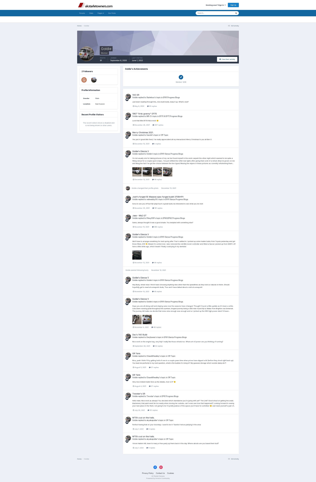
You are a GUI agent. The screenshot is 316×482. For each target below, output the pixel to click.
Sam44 (149, 135)
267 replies (158, 125)
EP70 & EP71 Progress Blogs (170, 116)
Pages (100, 13)
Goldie (135, 97)
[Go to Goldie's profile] (128, 96)
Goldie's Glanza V (140, 151)
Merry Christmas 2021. (142, 132)
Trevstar (150, 396)
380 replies (158, 227)
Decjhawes (151, 337)
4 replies (157, 144)
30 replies (159, 346)
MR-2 (149, 116)
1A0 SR (135, 95)
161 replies (153, 410)
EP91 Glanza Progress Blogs (171, 154)
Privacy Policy (148, 473)
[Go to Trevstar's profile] (94, 80)
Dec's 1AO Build (139, 334)
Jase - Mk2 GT (139, 215)
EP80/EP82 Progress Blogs (174, 218)
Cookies (170, 473)
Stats (91, 13)
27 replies (155, 367)
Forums (82, 13)
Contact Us (160, 473)
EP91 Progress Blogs (171, 97)
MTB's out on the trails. (143, 417)
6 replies (151, 429)
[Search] (236, 13)
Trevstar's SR (138, 393)
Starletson (151, 97)
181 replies (158, 208)
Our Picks (112, 13)
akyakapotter (152, 420)
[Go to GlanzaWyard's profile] (84, 80)
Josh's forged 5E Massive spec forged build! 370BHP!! (157, 197)
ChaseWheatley (153, 356)
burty (146, 270)
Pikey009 (150, 218)
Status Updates (224, 13)
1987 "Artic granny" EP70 (144, 113)
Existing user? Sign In (215, 5)
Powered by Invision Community (158, 478)
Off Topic (164, 135)
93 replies (153, 106)
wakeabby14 (152, 199)
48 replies (158, 179)
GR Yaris (136, 353)
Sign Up (233, 5)
